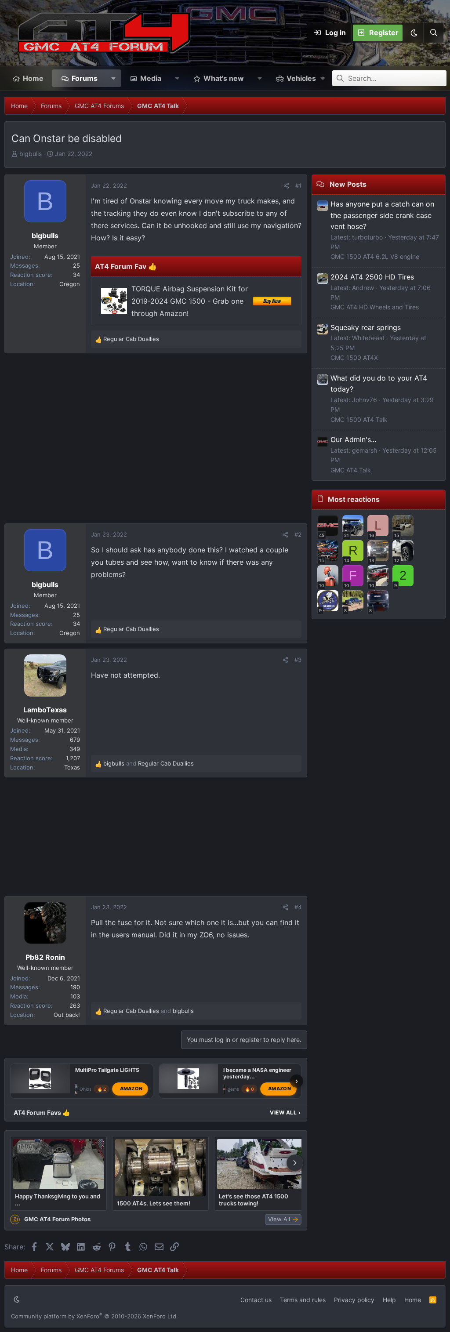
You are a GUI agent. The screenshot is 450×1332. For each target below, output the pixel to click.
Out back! (67, 1014)
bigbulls (30, 153)
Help (389, 1299)
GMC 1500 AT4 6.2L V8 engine (374, 256)
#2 (297, 534)
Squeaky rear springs (365, 327)
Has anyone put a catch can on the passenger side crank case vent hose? (382, 215)
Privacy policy (354, 1299)
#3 (297, 659)
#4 (297, 907)
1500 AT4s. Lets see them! (153, 1203)
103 (75, 996)
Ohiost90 (89, 1089)
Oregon (69, 283)
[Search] (433, 33)
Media (150, 78)
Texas (72, 767)
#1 (298, 185)
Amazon (131, 1088)
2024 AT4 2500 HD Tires (372, 276)
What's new (223, 78)
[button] (413, 33)
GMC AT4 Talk (350, 470)
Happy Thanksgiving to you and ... (57, 1200)
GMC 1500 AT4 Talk (359, 419)
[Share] (286, 186)
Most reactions (354, 499)
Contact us (256, 1299)
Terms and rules (303, 1299)
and (148, 763)
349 (74, 748)
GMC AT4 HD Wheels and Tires (374, 307)
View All (285, 1112)
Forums (85, 78)
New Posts (348, 184)
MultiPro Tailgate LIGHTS (107, 1070)
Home (33, 78)
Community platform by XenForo (94, 1316)
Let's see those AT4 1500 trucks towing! (253, 1200)
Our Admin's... (353, 439)
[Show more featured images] (295, 1162)
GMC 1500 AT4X (354, 357)
